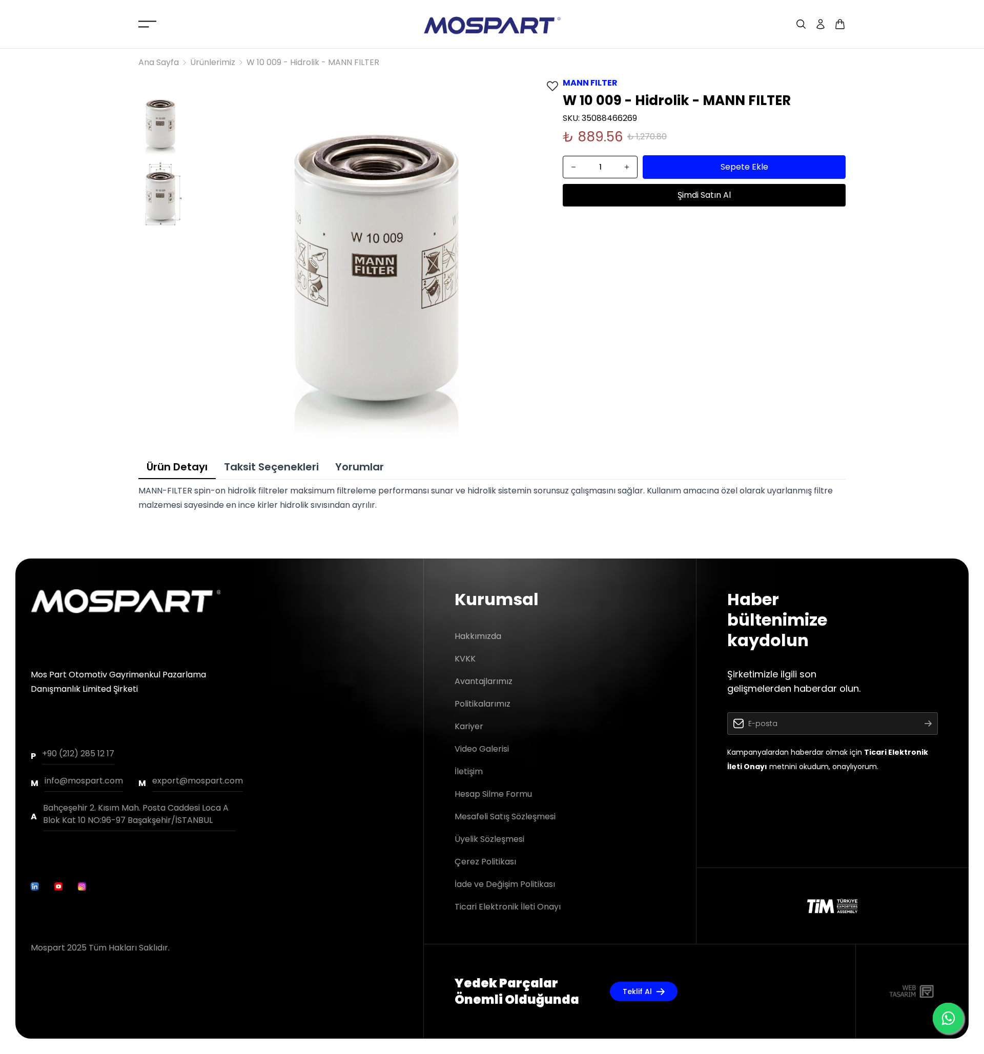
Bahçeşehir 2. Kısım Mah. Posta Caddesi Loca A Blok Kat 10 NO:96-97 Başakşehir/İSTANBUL (136, 814)
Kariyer (469, 726)
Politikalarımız (482, 704)
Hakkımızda (478, 636)
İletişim (469, 771)
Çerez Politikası (485, 861)
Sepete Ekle (744, 167)
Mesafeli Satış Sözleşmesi (505, 816)
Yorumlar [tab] (359, 467)
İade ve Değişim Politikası (505, 884)
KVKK (465, 659)
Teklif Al (637, 991)
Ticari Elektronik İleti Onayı (508, 907)
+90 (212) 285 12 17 (78, 753)
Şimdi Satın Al (704, 195)
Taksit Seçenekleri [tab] (271, 467)
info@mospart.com (84, 781)
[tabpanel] (492, 498)
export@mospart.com (197, 781)
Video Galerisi (482, 749)
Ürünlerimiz (212, 62)
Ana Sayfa (158, 62)
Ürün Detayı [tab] (177, 467)
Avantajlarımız (483, 681)
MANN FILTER (590, 83)
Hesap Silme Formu (493, 794)
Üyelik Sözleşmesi (489, 839)
